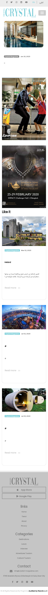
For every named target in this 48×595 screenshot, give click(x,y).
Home (24, 512)
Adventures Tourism (24, 553)
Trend (24, 516)
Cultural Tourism (24, 558)
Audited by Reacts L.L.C (38, 591)
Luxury (24, 544)
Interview (24, 548)
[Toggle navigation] (42, 13)
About (24, 521)
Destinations (24, 539)
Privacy (24, 526)
